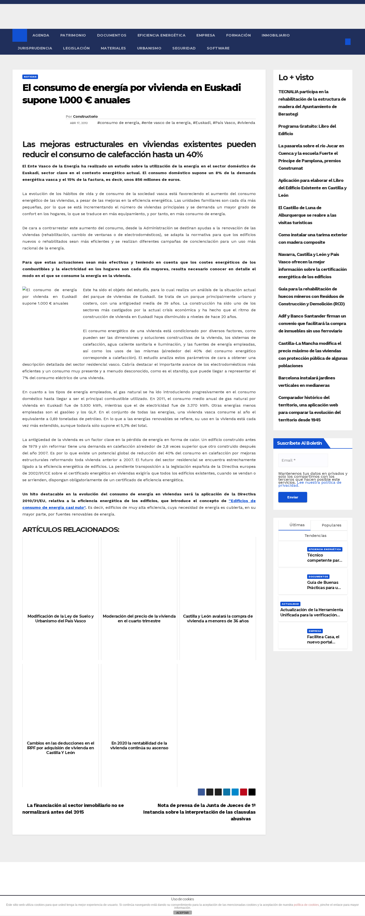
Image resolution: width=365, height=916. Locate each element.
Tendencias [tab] (315, 535)
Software (218, 48)
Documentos (112, 35)
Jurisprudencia (35, 48)
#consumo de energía (118, 122)
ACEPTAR (182, 912)
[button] (339, 41)
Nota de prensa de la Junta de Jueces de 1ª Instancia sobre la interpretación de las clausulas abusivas (199, 812)
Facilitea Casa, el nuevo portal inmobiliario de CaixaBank (323, 645)
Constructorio (85, 116)
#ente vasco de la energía (166, 122)
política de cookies (306, 905)
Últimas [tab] (296, 524)
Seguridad (184, 48)
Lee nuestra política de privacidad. (309, 484)
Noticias (30, 76)
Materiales (113, 48)
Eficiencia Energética (162, 35)
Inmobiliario (276, 35)
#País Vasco (224, 122)
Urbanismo (149, 48)
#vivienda (246, 122)
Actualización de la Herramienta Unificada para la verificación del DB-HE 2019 (311, 615)
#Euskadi (202, 122)
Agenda (41, 35)
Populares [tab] (331, 525)
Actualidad (290, 603)
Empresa (205, 35)
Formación (238, 35)
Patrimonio (73, 35)
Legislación (76, 48)
